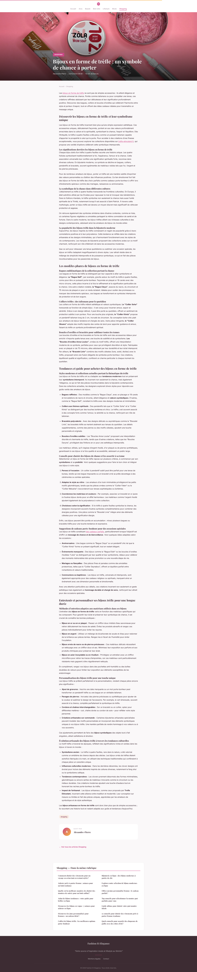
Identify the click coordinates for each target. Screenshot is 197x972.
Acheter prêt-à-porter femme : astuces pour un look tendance (75, 884)
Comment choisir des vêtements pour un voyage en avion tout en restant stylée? (74, 877)
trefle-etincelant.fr (126, 141)
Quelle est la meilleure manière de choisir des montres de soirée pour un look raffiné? (76, 892)
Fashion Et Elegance (99, 943)
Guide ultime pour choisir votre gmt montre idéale (119, 907)
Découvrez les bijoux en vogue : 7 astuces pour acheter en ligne (76, 907)
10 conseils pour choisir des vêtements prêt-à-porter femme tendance (120, 914)
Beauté (87, 9)
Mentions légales (94, 959)
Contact (106, 959)
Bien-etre (96, 9)
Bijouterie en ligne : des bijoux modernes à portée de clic (119, 877)
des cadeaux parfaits (95, 531)
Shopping (123, 9)
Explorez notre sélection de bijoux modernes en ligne (119, 884)
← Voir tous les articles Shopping (72, 847)
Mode (114, 9)
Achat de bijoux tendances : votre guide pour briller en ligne (75, 899)
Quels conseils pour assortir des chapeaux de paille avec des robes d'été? (120, 922)
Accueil (73, 9)
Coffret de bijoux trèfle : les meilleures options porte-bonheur (76, 922)
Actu (80, 9)
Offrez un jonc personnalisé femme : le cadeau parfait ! (120, 892)
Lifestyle (106, 9)
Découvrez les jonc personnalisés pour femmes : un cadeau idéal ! (73, 914)
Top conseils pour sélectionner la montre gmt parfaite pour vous (120, 899)
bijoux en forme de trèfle (73, 93)
